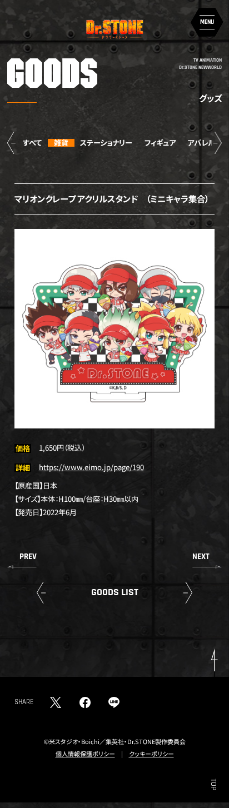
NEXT (201, 556)
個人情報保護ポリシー (85, 753)
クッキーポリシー (151, 753)
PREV (28, 556)
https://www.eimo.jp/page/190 (91, 467)
